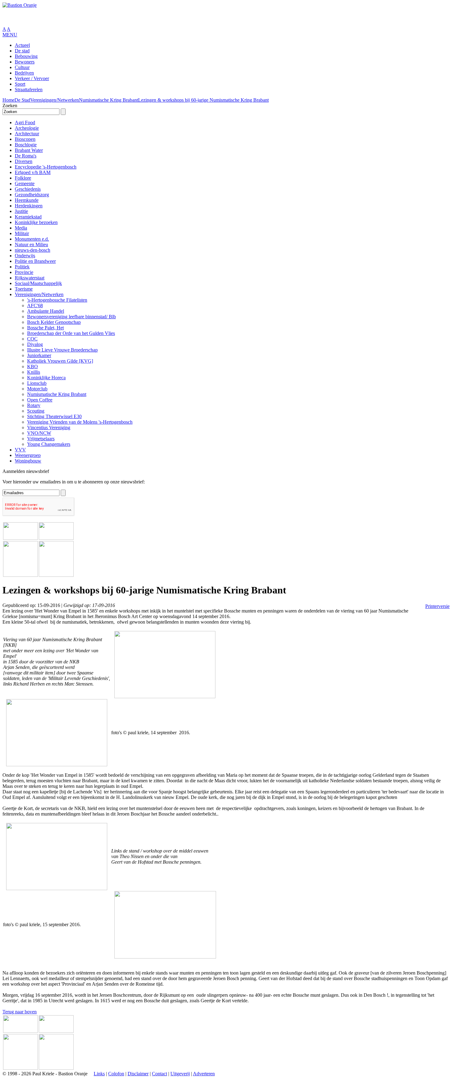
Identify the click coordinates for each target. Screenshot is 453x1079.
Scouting (35, 410)
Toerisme (24, 288)
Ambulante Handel (45, 311)
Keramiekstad (28, 216)
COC (32, 338)
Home (8, 100)
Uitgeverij (180, 1073)
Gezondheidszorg (32, 194)
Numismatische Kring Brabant (108, 100)
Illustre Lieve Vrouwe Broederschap (62, 349)
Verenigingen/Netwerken (54, 100)
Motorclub (37, 388)
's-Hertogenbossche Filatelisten (57, 300)
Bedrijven (24, 72)
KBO (32, 366)
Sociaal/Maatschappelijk (38, 283)
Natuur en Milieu (31, 244)
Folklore (23, 178)
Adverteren (204, 1073)
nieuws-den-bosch (32, 250)
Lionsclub (37, 383)
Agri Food (25, 122)
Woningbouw (28, 460)
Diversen (23, 161)
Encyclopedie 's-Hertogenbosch (45, 166)
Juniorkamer (39, 355)
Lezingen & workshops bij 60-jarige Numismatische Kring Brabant (203, 100)
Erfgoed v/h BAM (33, 172)
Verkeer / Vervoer (32, 78)
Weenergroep (28, 455)
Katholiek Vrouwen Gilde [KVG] (60, 361)
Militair (22, 233)
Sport (20, 84)
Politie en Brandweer (35, 261)
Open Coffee (39, 399)
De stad (22, 50)
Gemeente (25, 183)
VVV (20, 449)
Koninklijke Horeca (46, 377)
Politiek (22, 266)
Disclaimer (138, 1073)
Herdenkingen (29, 205)
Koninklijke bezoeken (36, 222)
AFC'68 (35, 305)
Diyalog (35, 344)
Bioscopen (25, 139)
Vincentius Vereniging (48, 427)
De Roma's (25, 155)
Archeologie (27, 128)
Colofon (116, 1073)
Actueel (22, 45)
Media (21, 227)
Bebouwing (26, 56)
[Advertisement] (74, 17)
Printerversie (437, 606)
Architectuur (27, 133)
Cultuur (22, 67)
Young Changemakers (48, 444)
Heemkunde (27, 200)
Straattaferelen (29, 89)
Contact (159, 1073)
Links (99, 1073)
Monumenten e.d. (32, 239)
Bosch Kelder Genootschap (54, 322)
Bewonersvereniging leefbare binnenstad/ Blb (71, 316)
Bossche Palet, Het (45, 327)
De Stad (22, 100)
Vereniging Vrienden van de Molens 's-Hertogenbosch (80, 422)
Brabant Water (29, 150)
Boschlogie (26, 144)
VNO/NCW (39, 433)
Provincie (24, 272)
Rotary (33, 405)
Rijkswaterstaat (29, 277)
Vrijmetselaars (41, 438)
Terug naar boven (19, 1011)
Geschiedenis (28, 189)
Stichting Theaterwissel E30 (54, 416)
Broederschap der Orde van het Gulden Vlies (71, 333)
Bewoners (25, 61)
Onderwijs (25, 255)
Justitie (21, 211)
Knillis (33, 372)
